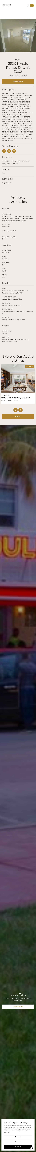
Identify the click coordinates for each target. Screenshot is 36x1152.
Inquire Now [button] (18, 81)
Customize (18, 1142)
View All (18, 416)
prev (15, 410)
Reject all (18, 1137)
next (20, 410)
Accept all (18, 1146)
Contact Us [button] (18, 1007)
